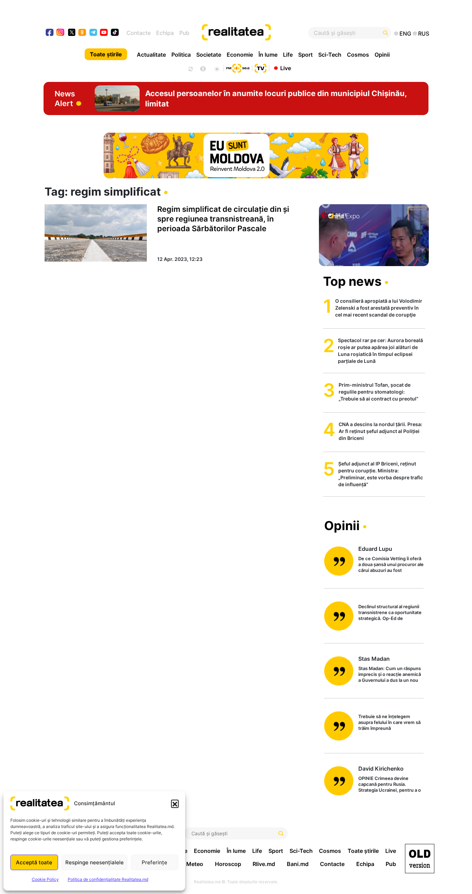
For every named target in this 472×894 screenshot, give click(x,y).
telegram (93, 33)
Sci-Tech (329, 54)
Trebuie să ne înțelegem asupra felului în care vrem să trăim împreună (389, 722)
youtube (104, 33)
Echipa (165, 32)
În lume (267, 54)
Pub (184, 32)
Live (285, 68)
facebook (50, 33)
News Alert (65, 98)
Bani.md (298, 863)
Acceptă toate (34, 862)
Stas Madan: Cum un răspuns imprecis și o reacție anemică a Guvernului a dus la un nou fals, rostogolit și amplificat (389, 675)
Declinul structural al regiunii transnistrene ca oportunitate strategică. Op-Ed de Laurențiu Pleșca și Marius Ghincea (390, 613)
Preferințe (154, 862)
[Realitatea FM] (237, 67)
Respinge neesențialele (94, 862)
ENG (405, 33)
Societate (208, 54)
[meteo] (217, 68)
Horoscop (228, 863)
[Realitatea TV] (260, 67)
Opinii (382, 54)
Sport (305, 54)
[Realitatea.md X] (71, 32)
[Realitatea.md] (419, 858)
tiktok (115, 33)
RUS (423, 33)
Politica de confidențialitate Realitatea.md (108, 879)
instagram (60, 33)
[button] (174, 803)
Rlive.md (264, 863)
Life (288, 54)
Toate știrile (106, 54)
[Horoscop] (190, 68)
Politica (181, 54)
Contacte (138, 32)
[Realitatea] (256, 32)
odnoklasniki (82, 33)
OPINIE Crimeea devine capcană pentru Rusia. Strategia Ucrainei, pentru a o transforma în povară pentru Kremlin (389, 784)
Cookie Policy (45, 879)
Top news (352, 281)
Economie (240, 54)
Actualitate (151, 54)
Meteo (194, 863)
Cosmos (358, 54)
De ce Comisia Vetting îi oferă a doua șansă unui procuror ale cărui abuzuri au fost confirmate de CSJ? (391, 565)
